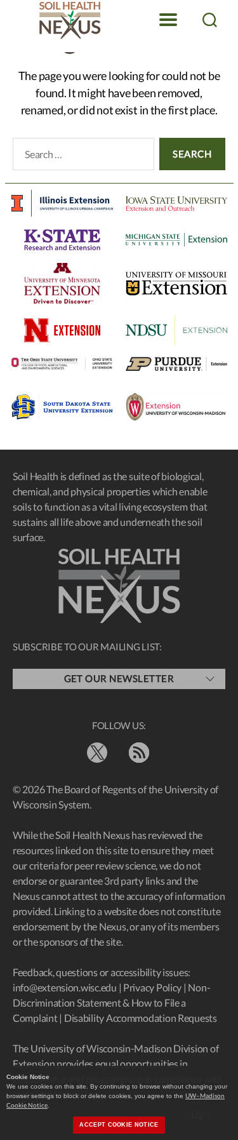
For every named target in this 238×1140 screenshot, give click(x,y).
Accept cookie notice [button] (118, 1125)
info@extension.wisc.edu (65, 987)
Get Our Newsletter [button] (119, 678)
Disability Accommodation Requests (140, 1018)
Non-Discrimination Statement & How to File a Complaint (111, 1002)
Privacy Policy (152, 987)
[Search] (209, 20)
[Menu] (168, 20)
